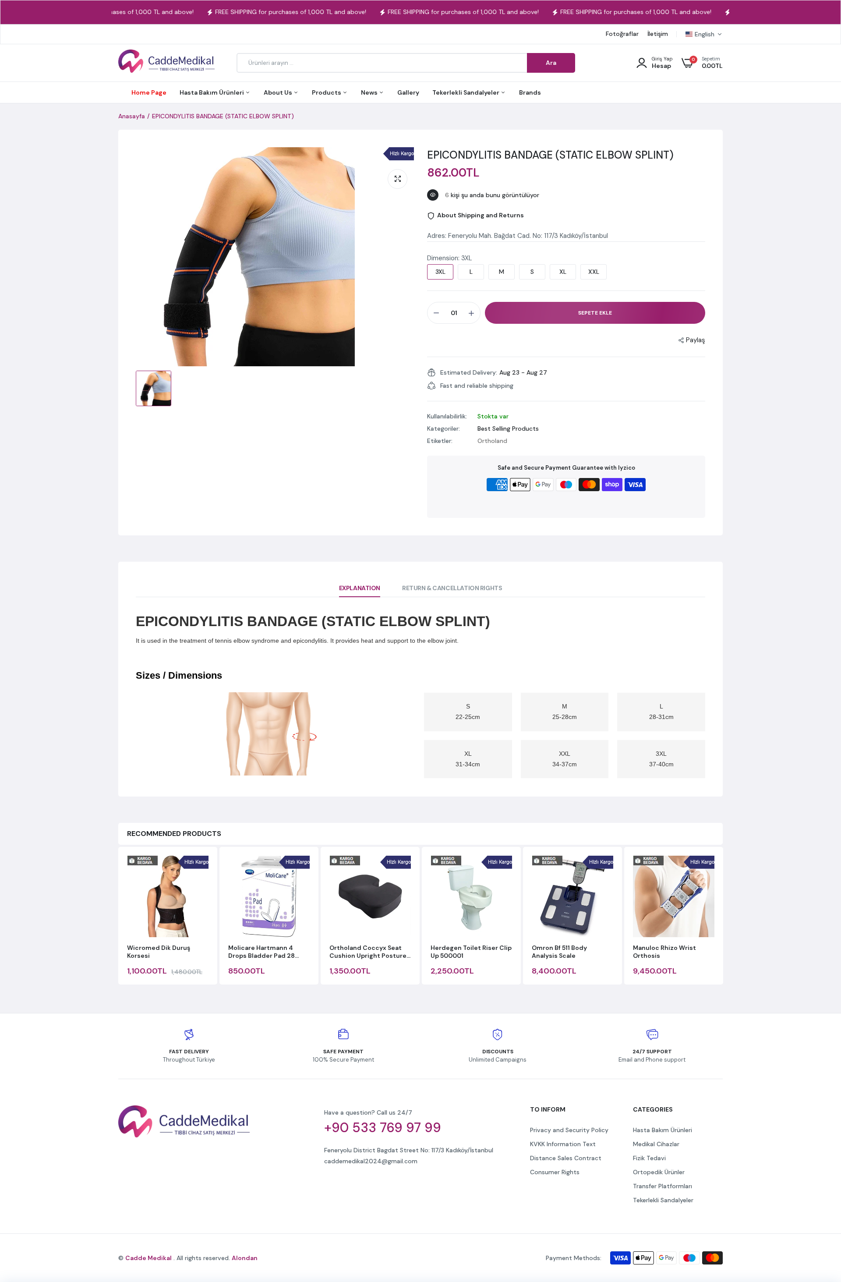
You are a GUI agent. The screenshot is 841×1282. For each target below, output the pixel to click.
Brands (530, 92)
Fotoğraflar (622, 34)
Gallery (408, 92)
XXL (593, 272)
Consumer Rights (555, 1172)
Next (723, 917)
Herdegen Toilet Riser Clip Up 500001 (471, 952)
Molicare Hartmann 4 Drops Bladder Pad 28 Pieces (261, 952)
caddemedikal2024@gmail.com (370, 1161)
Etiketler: (439, 441)
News (370, 92)
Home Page (148, 92)
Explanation (359, 588)
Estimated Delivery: (468, 372)
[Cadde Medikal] (166, 63)
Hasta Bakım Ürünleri (212, 92)
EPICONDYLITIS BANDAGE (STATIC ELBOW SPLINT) (550, 155)
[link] (817, 1218)
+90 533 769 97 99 (382, 1127)
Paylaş (695, 340)
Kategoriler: (443, 428)
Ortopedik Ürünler (659, 1172)
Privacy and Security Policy (569, 1130)
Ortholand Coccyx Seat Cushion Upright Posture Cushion (367, 952)
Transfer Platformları (662, 1186)
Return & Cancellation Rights (452, 588)
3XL (440, 272)
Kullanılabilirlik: (447, 416)
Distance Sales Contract (565, 1158)
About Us (278, 92)
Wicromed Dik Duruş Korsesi (158, 952)
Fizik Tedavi (649, 1158)
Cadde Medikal (148, 1258)
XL (562, 272)
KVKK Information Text (563, 1144)
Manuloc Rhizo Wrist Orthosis (664, 952)
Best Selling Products (508, 428)
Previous (118, 917)
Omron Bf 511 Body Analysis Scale (559, 952)
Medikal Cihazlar (656, 1144)
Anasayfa (131, 116)
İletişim (657, 34)
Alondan (245, 1258)
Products (327, 92)
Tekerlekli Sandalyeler (466, 92)
